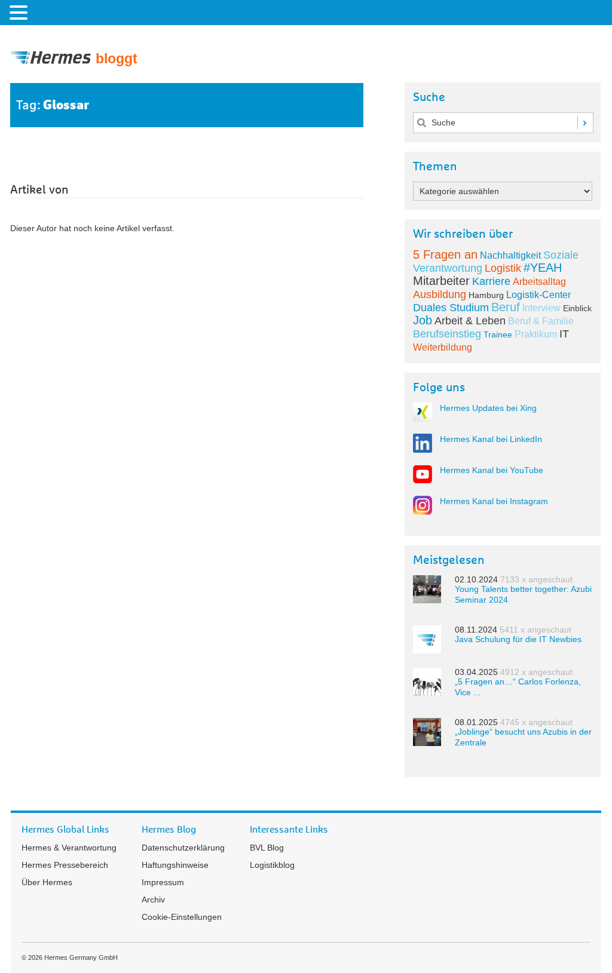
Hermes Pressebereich (65, 865)
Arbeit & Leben (470, 321)
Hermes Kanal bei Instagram (494, 501)
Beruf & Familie (541, 321)
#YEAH (543, 267)
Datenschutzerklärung (183, 847)
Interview (541, 308)
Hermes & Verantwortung (69, 847)
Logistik (503, 268)
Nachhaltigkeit (510, 255)
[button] (20, 12)
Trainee (498, 334)
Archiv (153, 899)
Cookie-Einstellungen (182, 917)
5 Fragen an (445, 254)
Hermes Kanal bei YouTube (491, 470)
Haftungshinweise (175, 865)
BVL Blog (267, 847)
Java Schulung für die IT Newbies (518, 639)
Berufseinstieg (447, 334)
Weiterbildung (442, 347)
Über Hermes (47, 882)
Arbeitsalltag (539, 282)
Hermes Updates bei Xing (488, 408)
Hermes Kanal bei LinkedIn (491, 439)
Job (422, 320)
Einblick (577, 308)
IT (564, 334)
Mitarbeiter (441, 280)
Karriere (491, 281)
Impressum (163, 882)
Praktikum (536, 334)
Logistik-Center (538, 295)
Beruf (505, 307)
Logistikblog (272, 865)
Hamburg (486, 295)
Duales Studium (451, 308)
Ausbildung (439, 294)
